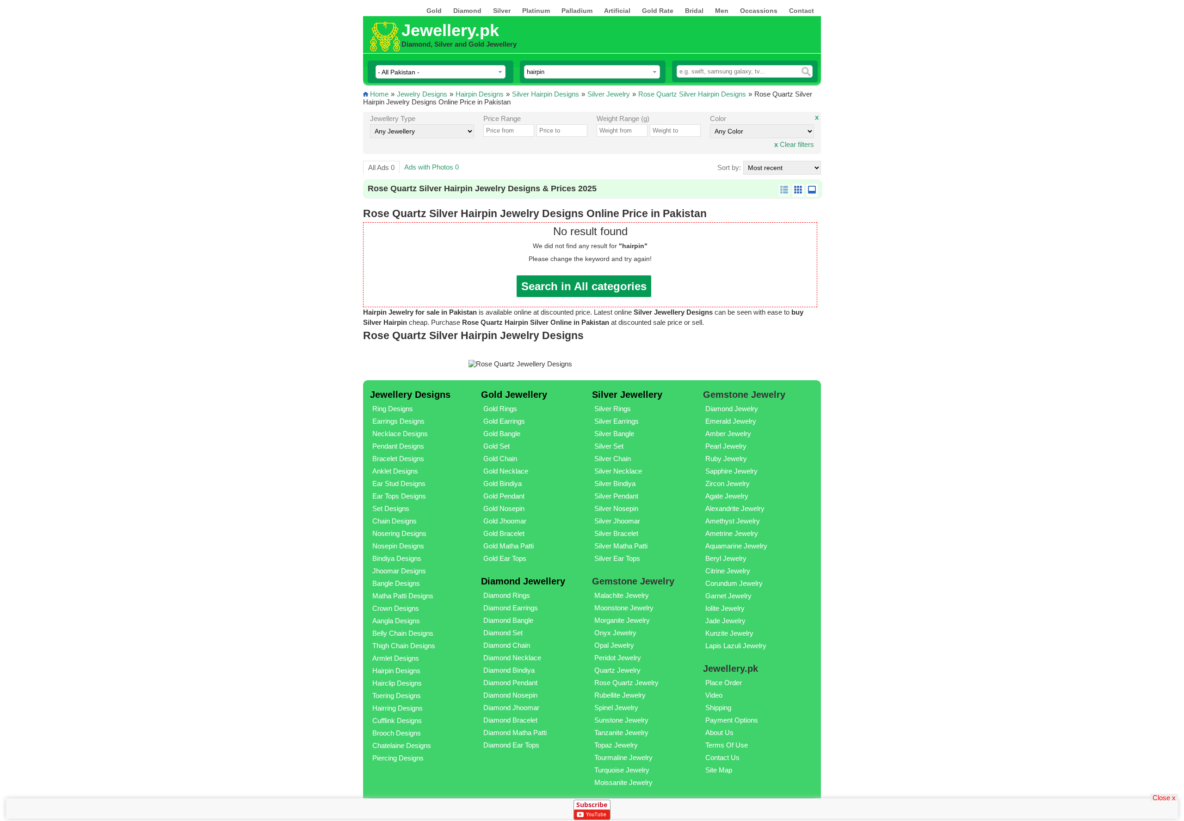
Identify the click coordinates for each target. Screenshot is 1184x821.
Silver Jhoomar (617, 521)
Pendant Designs (398, 446)
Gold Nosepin (503, 508)
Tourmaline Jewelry (623, 757)
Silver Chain (612, 458)
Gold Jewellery (514, 394)
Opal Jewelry (614, 645)
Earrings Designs (398, 421)
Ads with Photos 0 (431, 167)
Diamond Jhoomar (511, 708)
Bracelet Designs (398, 458)
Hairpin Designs (480, 94)
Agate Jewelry (726, 496)
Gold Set (496, 446)
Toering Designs (396, 695)
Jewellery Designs (410, 394)
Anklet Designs (395, 471)
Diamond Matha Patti (515, 732)
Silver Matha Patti (621, 546)
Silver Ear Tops (617, 558)
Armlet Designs (395, 658)
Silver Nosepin (616, 508)
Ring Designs (392, 409)
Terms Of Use (726, 745)
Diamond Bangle (508, 620)
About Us (719, 732)
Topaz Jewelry (616, 745)
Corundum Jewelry (734, 583)
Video (713, 695)
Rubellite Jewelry (620, 695)
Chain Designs (394, 521)
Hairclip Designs (397, 683)
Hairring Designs (397, 708)
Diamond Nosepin (510, 695)
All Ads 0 (381, 167)
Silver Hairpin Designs (545, 94)
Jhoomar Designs (399, 571)
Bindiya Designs (396, 558)
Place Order (723, 683)
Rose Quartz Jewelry (626, 683)
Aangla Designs (396, 621)
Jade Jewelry (725, 621)
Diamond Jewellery (523, 581)
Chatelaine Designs (401, 745)
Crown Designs (395, 608)
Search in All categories (584, 286)
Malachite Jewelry (621, 595)
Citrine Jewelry (727, 571)
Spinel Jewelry (616, 708)
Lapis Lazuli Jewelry (735, 646)
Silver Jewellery (627, 394)
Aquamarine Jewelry (736, 546)
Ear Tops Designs (399, 496)
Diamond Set (503, 633)
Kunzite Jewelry (729, 633)
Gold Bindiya (502, 483)
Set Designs (390, 508)
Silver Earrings (616, 421)
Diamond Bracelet (510, 720)
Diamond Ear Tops (511, 745)
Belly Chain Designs (402, 633)
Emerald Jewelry (730, 421)
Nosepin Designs (398, 546)
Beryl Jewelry (725, 558)
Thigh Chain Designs (403, 646)
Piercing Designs (398, 758)
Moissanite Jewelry (623, 782)
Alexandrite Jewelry (735, 508)
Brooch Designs (396, 733)
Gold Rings (500, 409)
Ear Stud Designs (399, 483)
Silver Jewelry (608, 94)
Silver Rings (612, 409)
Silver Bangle (614, 434)
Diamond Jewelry (731, 409)
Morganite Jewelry (622, 620)
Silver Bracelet (616, 533)
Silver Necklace (618, 471)
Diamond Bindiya (509, 670)
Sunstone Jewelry (621, 720)
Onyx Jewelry (615, 633)
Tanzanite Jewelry (621, 732)
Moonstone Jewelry (624, 608)
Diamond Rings (506, 595)
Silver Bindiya (614, 483)
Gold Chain (500, 458)
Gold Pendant (503, 496)
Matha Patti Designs (402, 596)
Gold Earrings (504, 421)
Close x (1164, 797)
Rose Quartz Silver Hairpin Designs (692, 94)
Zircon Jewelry (727, 483)
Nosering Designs (399, 533)
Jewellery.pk (450, 30)
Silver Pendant (616, 496)
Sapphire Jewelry (731, 471)
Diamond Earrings (510, 608)
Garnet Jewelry (728, 596)
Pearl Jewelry (725, 446)
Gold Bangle (501, 434)
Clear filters (794, 144)
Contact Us (722, 757)
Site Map (718, 770)
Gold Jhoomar (504, 521)
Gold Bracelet (503, 533)
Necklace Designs (400, 434)
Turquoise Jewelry (621, 770)
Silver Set (608, 446)
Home (379, 94)
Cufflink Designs (397, 720)
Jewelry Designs (422, 94)
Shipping (718, 708)
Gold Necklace (505, 471)
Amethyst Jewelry (732, 521)
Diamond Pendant (510, 683)
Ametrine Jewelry (731, 533)
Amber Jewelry (728, 434)
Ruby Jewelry (726, 458)
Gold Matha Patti (508, 546)
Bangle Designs (396, 583)
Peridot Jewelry (617, 658)
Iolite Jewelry (725, 608)
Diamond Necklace (512, 658)
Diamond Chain (506, 645)
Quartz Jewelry (617, 670)
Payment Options (731, 720)
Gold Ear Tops (504, 558)
